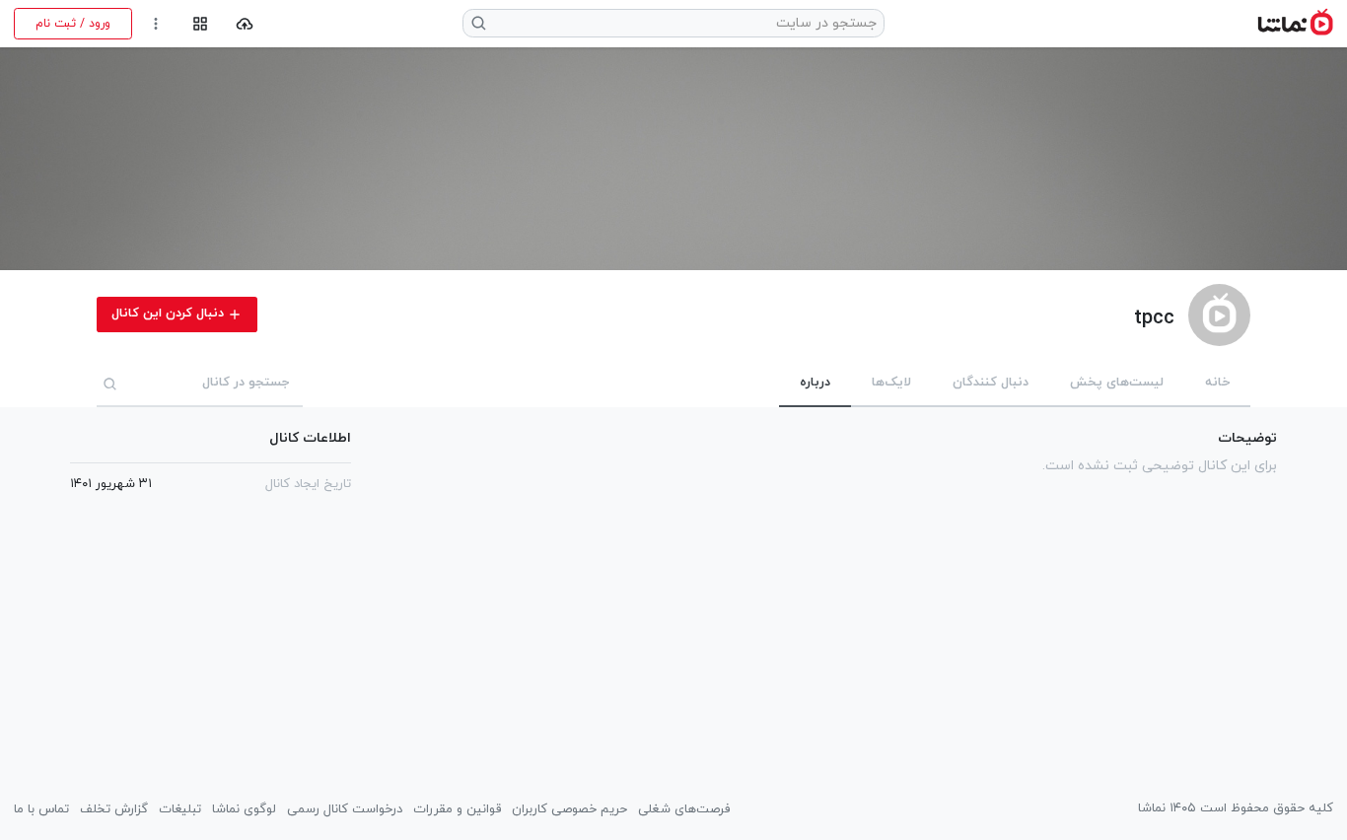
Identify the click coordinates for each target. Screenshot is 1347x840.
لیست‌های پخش (1117, 382)
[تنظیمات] (156, 24)
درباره (815, 382)
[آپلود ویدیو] (245, 24)
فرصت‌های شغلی (684, 809)
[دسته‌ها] (199, 24)
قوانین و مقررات (457, 809)
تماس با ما (41, 809)
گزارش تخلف (114, 809)
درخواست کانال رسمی (344, 809)
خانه (1217, 382)
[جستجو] (110, 383)
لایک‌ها (891, 382)
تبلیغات (180, 809)
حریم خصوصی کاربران (569, 809)
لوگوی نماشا (244, 809)
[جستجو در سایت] (479, 23)
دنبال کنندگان (990, 382)
